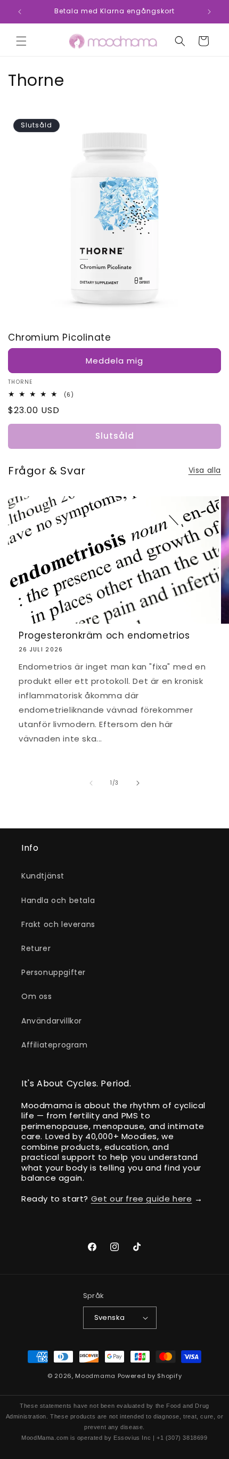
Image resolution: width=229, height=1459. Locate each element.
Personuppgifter (53, 972)
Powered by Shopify (150, 1376)
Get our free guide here (141, 1198)
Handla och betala (58, 900)
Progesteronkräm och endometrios (104, 635)
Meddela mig (114, 360)
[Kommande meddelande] (209, 11)
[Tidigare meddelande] (19, 11)
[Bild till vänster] (91, 783)
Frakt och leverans (58, 924)
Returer (36, 948)
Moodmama (95, 1376)
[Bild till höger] (138, 783)
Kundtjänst (42, 875)
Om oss (36, 996)
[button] (21, 41)
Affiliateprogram (54, 1044)
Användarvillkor (51, 1020)
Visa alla (205, 470)
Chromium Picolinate (59, 337)
